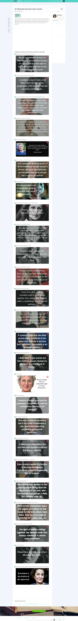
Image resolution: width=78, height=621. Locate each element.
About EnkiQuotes (26, 617)
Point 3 (9, 18)
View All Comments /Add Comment (32, 603)
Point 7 (9, 23)
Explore (30, 1)
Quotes (17, 11)
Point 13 (9, 31)
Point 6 (9, 22)
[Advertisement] (32, 31)
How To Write (34, 617)
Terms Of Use (19, 617)
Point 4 (9, 19)
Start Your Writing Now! (39, 611)
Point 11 (9, 29)
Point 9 (9, 26)
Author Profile (58, 23)
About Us (26, 1)
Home (14, 617)
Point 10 (9, 27)
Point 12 (9, 30)
